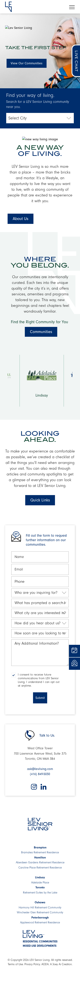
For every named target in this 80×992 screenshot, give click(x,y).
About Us (20, 218)
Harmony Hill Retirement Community (40, 907)
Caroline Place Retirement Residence (40, 867)
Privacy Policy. (32, 964)
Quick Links (40, 500)
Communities (41, 331)
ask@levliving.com (40, 769)
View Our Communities (26, 63)
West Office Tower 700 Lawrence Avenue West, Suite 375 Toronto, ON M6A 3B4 (40, 753)
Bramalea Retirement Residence (40, 852)
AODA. (45, 964)
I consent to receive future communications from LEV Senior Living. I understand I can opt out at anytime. (38, 680)
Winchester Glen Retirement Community (40, 912)
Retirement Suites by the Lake (40, 892)
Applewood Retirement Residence (40, 922)
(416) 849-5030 (40, 774)
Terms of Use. (16, 964)
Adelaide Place (40, 882)
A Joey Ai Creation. (61, 964)
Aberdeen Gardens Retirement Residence (40, 862)
